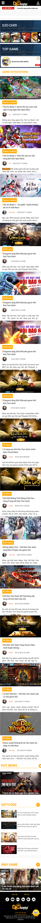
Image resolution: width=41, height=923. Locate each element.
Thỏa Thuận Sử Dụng (20, 914)
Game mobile (6, 773)
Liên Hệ (14, 895)
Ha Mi (11, 457)
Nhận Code (25, 814)
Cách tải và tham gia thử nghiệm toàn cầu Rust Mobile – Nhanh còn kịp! (21, 793)
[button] (39, 40)
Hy (10, 114)
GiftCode (9, 805)
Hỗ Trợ (26, 895)
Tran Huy (12, 212)
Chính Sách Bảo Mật (20, 912)
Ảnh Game (9, 864)
